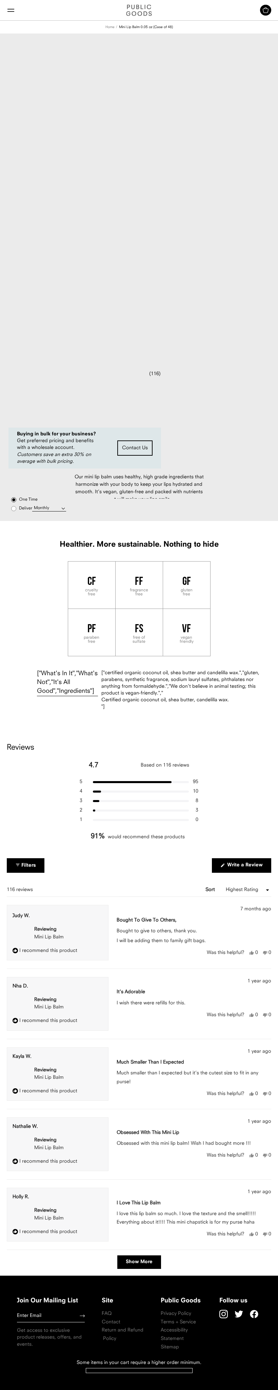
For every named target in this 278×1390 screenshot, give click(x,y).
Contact (111, 1322)
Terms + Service (178, 1322)
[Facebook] (254, 1314)
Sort (210, 889)
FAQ (107, 1313)
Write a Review (248, 867)
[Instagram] (223, 1314)
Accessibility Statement (174, 1334)
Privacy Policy (176, 1313)
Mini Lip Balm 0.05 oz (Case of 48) (146, 27)
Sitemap (170, 1347)
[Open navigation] (11, 10)
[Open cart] (265, 10)
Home (110, 27)
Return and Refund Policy (122, 1334)
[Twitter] (239, 1314)
